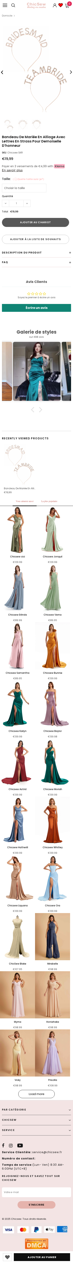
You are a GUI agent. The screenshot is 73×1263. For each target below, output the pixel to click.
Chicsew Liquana (17, 905)
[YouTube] (20, 1145)
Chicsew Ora (52, 905)
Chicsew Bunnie (52, 673)
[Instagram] (11, 1145)
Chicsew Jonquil (52, 556)
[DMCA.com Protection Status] (36, 1243)
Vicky (18, 1080)
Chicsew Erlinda (17, 614)
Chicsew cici (17, 556)
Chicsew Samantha (17, 673)
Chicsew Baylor (52, 731)
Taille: (23, 179)
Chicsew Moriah (52, 789)
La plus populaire (49, 501)
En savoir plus (12, 170)
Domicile (7, 15)
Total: (5, 211)
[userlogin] (55, 5)
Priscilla (52, 1080)
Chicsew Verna (53, 614)
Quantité (7, 196)
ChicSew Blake (17, 963)
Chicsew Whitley (53, 847)
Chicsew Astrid (17, 789)
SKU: (4, 152)
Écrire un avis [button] (36, 308)
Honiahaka (52, 1021)
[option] (36, 71)
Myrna (17, 1021)
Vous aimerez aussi (24, 501)
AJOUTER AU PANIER (42, 1257)
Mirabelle (52, 963)
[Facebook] (3, 1145)
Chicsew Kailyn (17, 731)
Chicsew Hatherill (17, 847)
